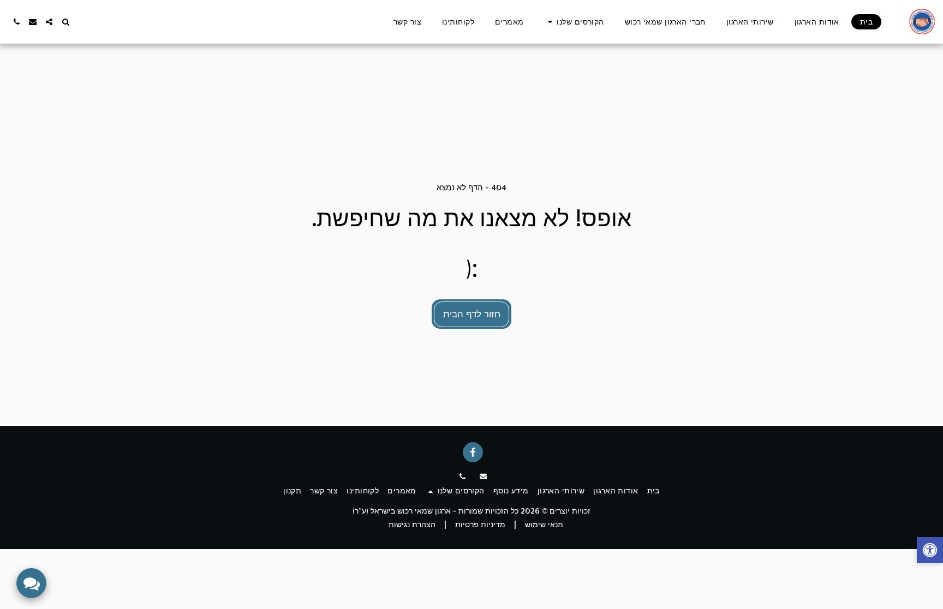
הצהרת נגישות (412, 524)
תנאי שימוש (544, 524)
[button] (574, 21)
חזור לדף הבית (471, 313)
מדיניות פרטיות (480, 524)
